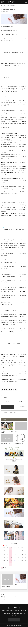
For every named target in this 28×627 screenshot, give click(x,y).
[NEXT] (25, 544)
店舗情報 (3, 598)
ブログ (15, 596)
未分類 (7, 11)
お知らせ (3, 596)
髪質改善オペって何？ (19, 584)
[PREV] (2, 544)
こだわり (3, 600)
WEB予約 (14, 620)
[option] (7, 582)
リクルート (16, 598)
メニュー (3, 601)
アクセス (15, 600)
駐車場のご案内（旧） (6, 586)
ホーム (2, 594)
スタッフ (15, 594)
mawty (7, 392)
